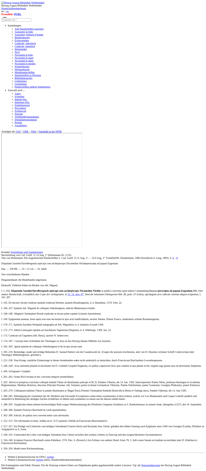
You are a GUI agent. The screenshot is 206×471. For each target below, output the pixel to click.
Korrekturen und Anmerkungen (27, 252)
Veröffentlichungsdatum (27, 116)
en (7, 11)
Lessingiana (21, 84)
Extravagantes (22, 40)
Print (33, 131)
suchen (50, 457)
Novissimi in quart (24, 58)
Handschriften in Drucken (28, 75)
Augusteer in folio (24, 31)
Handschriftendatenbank (13, 8)
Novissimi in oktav (24, 60)
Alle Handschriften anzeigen (29, 29)
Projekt (18, 122)
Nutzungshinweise (150, 465)
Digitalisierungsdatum (26, 119)
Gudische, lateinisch (25, 46)
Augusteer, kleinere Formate (29, 34)
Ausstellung (21, 125)
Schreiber (19, 96)
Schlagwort (20, 111)
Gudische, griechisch (25, 43)
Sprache (19, 114)
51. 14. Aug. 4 (76, 294)
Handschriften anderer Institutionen (32, 86)
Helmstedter (21, 49)
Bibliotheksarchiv (24, 78)
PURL (17, 14)
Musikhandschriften (25, 72)
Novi (17, 52)
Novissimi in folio (24, 55)
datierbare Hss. (22, 102)
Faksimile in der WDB (50, 131)
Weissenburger (22, 69)
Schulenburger (22, 66)
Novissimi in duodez (25, 63)
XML (26, 131)
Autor (18, 93)
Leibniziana (21, 81)
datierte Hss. (21, 99)
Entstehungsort (22, 105)
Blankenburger (22, 37)
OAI (18, 131)
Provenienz (20, 108)
